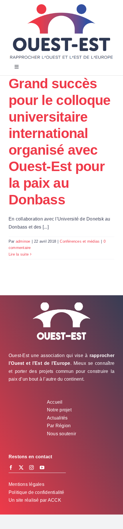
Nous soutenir (61, 433)
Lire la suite (19, 254)
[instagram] (31, 467)
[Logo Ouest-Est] (61, 5)
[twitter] (21, 467)
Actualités (57, 417)
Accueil (55, 402)
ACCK (54, 500)
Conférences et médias (80, 241)
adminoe (23, 241)
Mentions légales (26, 484)
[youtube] (42, 467)
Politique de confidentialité (36, 492)
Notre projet (59, 409)
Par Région (59, 425)
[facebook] (11, 467)
